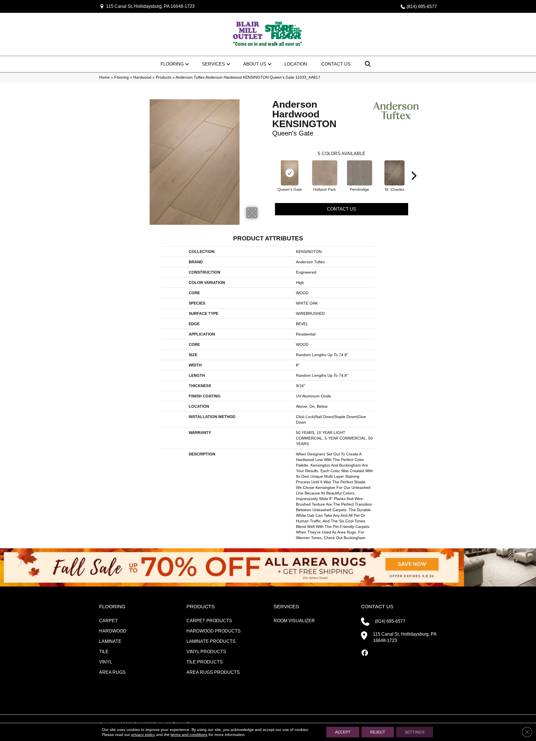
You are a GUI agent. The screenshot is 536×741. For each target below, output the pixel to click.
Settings (414, 732)
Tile (104, 651)
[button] (187, 64)
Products (163, 77)
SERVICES (286, 606)
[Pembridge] (360, 173)
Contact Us (336, 64)
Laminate (110, 641)
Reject (377, 732)
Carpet (108, 620)
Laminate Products (211, 641)
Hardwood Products (213, 631)
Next (414, 167)
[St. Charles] (394, 173)
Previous (269, 167)
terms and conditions (189, 734)
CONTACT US (377, 606)
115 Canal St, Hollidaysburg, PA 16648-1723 (150, 6)
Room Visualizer (294, 620)
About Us (254, 64)
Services (213, 64)
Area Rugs (112, 672)
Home (104, 77)
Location (295, 64)
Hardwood (142, 77)
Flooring (172, 64)
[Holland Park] (325, 173)
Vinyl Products (206, 651)
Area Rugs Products (213, 672)
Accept (343, 732)
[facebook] (365, 653)
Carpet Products (209, 620)
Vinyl (105, 662)
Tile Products (204, 662)
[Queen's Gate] (289, 173)
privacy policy (143, 734)
